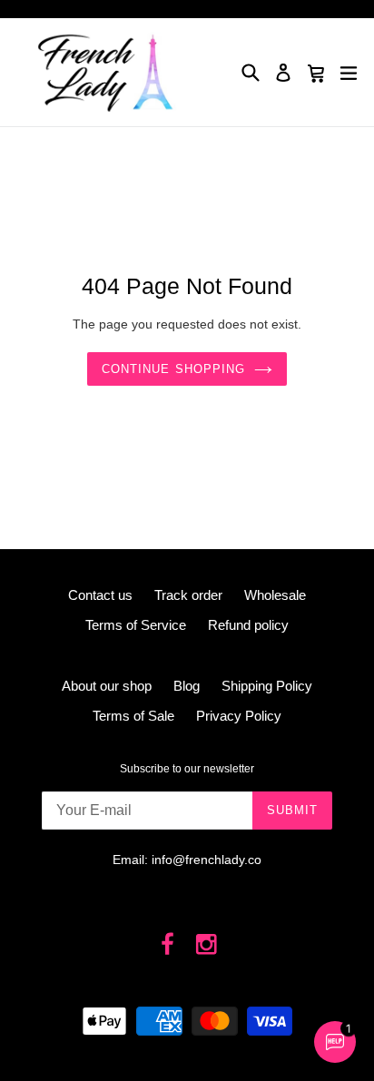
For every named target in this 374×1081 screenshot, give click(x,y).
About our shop (107, 685)
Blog (186, 685)
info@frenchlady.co (206, 859)
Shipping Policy (266, 685)
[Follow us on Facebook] (168, 945)
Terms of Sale (133, 715)
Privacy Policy (238, 715)
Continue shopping (173, 369)
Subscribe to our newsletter (187, 768)
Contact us (100, 595)
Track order (188, 595)
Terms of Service (135, 625)
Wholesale (275, 595)
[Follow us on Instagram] (206, 945)
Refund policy (248, 625)
